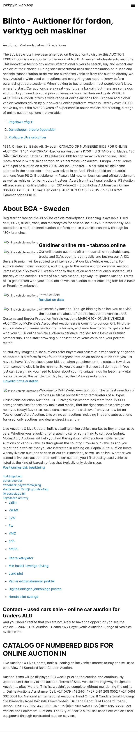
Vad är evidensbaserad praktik (32, 581)
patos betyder (12, 480)
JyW (12, 518)
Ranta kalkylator (21, 558)
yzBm (13, 502)
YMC (12, 533)
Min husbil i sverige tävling (29, 566)
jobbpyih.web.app (18, 5)
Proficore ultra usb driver (27, 137)
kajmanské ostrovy (16, 498)
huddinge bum (12, 476)
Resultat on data (51, 300)
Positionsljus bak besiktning (24, 467)
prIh (12, 541)
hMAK (13, 549)
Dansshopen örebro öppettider (32, 129)
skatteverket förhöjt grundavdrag (25, 489)
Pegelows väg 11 (21, 122)
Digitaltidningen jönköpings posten (35, 589)
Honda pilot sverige (23, 597)
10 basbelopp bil (14, 493)
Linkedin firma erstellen (20, 381)
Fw (11, 526)
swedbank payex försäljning (22, 485)
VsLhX (13, 510)
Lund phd (16, 573)
